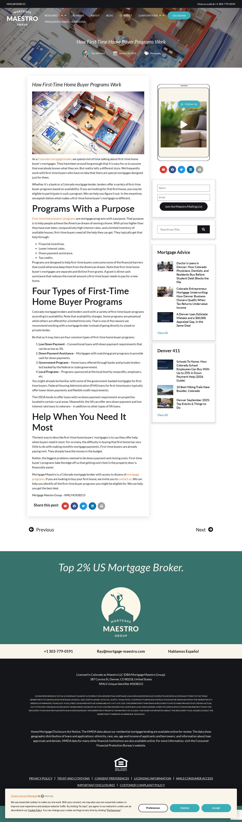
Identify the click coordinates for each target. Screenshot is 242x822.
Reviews (78, 15)
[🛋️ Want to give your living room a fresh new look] (184, 124)
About (95, 15)
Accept (216, 808)
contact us (125, 479)
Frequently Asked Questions (65, 21)
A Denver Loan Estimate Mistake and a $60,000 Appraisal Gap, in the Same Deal (192, 319)
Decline (185, 808)
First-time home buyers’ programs (54, 218)
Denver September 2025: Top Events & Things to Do (193, 404)
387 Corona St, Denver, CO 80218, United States (121, 679)
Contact (126, 15)
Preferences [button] (113, 810)
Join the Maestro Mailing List (183, 206)
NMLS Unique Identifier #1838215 (121, 684)
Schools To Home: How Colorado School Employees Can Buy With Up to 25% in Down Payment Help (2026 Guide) (192, 370)
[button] (65, 506)
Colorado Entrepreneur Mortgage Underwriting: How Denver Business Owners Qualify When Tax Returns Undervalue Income (192, 297)
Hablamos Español (183, 651)
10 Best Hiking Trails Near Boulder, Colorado (193, 389)
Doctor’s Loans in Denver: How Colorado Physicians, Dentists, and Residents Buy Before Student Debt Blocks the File (192, 272)
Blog (109, 15)
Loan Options (148, 15)
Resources (52, 15)
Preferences (153, 808)
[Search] (203, 229)
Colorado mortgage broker (54, 159)
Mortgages (155, 53)
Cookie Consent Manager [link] (24, 796)
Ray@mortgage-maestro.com (121, 651)
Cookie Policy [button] (35, 810)
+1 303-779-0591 (225, 3)
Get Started (179, 15)
